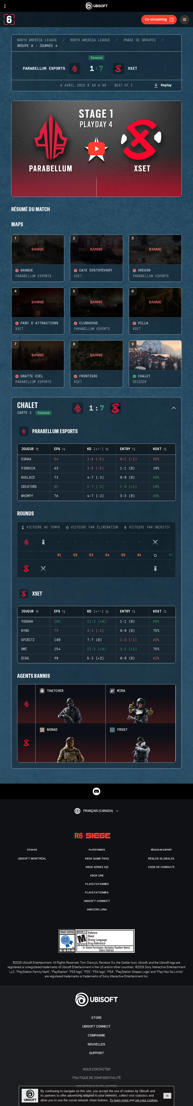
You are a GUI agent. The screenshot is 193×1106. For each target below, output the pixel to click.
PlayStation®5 (97, 884)
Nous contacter (96, 1069)
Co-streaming (156, 19)
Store (96, 1018)
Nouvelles (96, 1044)
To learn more (119, 1100)
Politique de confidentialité (96, 1077)
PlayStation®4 (97, 892)
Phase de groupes (140, 40)
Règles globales (161, 858)
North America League (37, 40)
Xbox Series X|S (97, 867)
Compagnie (96, 1035)
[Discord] (96, 791)
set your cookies (146, 1100)
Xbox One (97, 875)
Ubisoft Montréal (32, 858)
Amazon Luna (97, 909)
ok (167, 1095)
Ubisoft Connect (96, 1026)
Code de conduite (161, 867)
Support (96, 1053)
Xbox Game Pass (97, 858)
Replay (166, 85)
